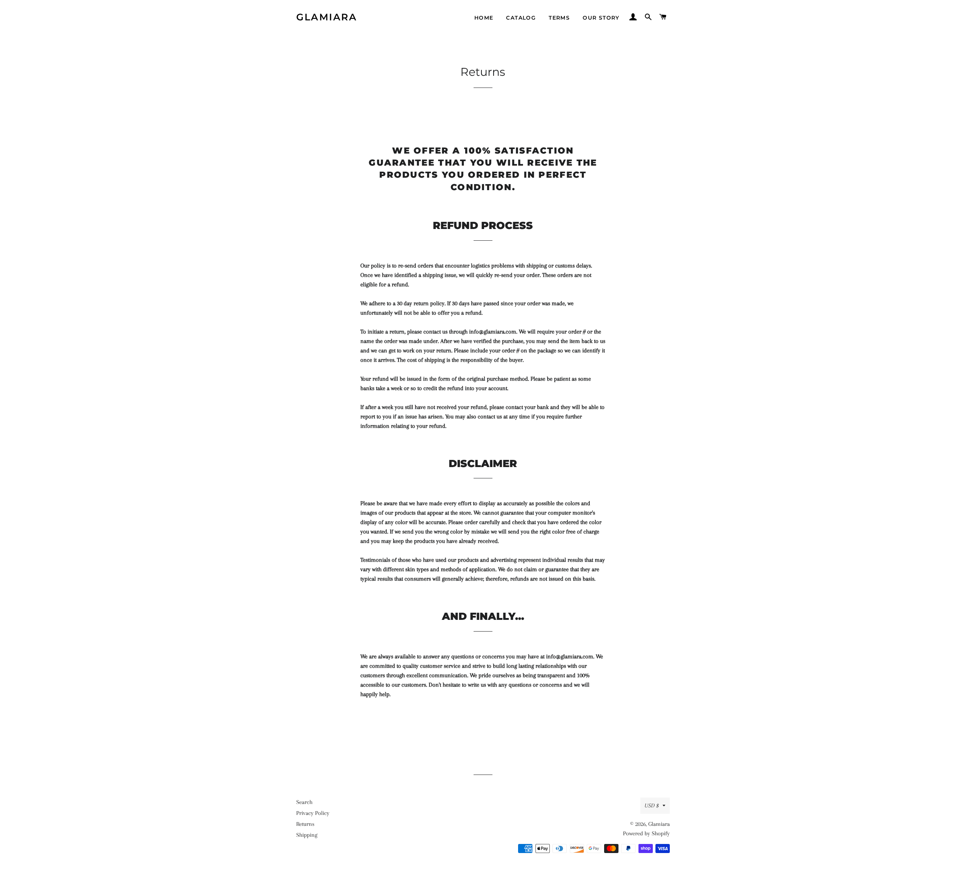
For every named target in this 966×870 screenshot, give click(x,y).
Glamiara (326, 17)
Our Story (601, 17)
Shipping (306, 835)
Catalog (521, 17)
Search (304, 802)
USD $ (652, 805)
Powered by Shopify (646, 833)
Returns (305, 824)
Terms (559, 17)
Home (484, 17)
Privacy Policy (312, 813)
